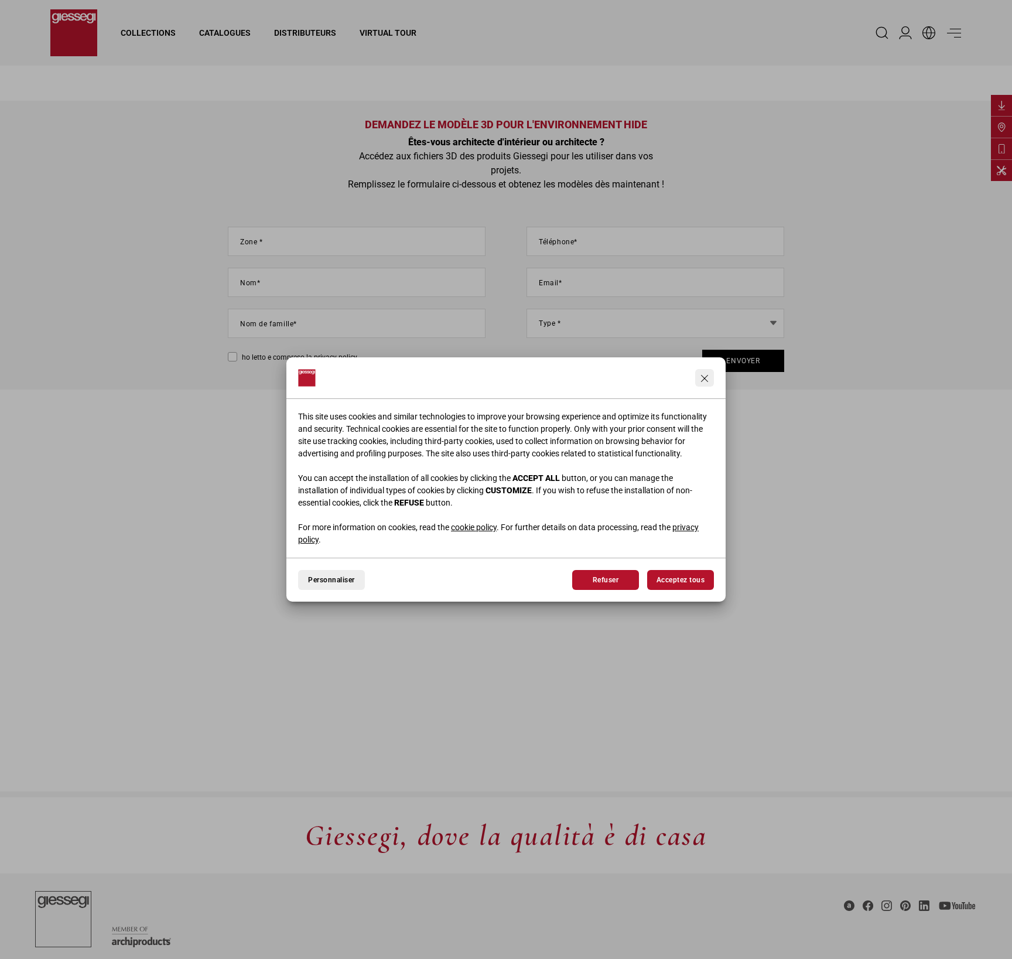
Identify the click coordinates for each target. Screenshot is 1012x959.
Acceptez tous (681, 580)
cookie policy (474, 527)
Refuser (605, 580)
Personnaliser (331, 580)
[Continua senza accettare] (704, 378)
